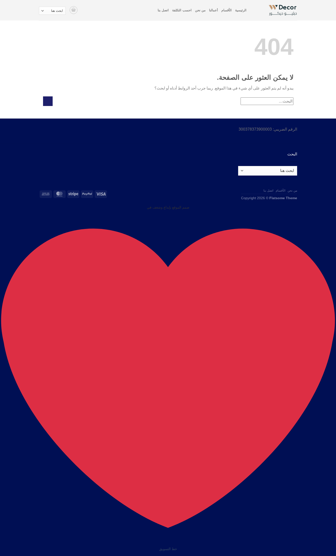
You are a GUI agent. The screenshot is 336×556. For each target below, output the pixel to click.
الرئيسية (240, 10)
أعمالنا (213, 10)
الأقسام (226, 10)
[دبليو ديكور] (275, 10)
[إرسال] (48, 101)
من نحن (200, 10)
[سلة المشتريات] (73, 10)
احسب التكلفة (181, 10)
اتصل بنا (163, 10)
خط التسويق (168, 549)
